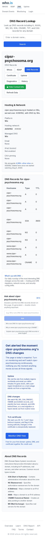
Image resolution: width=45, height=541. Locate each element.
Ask (22, 318)
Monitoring (21, 11)
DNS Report (29, 526)
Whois (9, 70)
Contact (30, 529)
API (38, 526)
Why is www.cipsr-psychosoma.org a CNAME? (21, 327)
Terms (21, 529)
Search (23, 44)
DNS (19, 7)
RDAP (13, 7)
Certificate (11, 75)
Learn (18, 526)
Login (31, 11)
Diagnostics (12, 81)
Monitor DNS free (17, 436)
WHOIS (5, 7)
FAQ (13, 529)
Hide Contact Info (16, 87)
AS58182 (18, 129)
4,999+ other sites (23, 163)
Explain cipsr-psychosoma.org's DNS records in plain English (22, 332)
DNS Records (32, 69)
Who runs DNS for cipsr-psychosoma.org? (20, 323)
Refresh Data (12, 92)
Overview (9, 526)
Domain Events (8, 11)
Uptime (26, 7)
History (25, 81)
